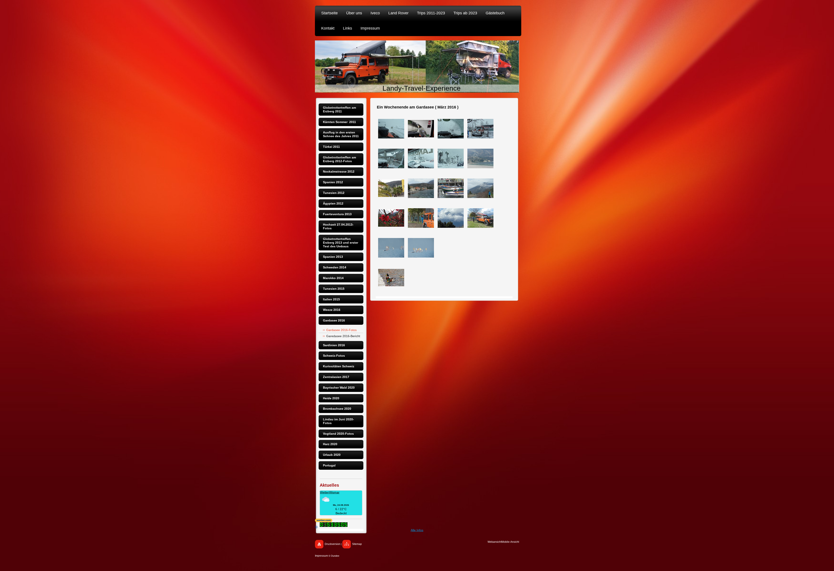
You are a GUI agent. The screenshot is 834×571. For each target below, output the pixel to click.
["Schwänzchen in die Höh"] (451, 188)
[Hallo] (421, 218)
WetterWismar (329, 492)
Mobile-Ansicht (510, 541)
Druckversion (332, 544)
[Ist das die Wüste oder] (421, 158)
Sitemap (357, 544)
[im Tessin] (451, 158)
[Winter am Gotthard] (391, 128)
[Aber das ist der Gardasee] (480, 158)
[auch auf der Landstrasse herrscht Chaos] (391, 158)
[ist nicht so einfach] (451, 128)
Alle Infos (417, 530)
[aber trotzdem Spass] (421, 248)
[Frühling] (391, 218)
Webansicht (494, 541)
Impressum (321, 555)
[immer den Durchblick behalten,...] (421, 128)
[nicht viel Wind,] (391, 248)
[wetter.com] (417, 520)
